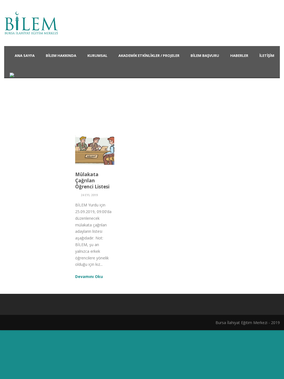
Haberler (239, 55)
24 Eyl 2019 (89, 195)
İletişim (266, 55)
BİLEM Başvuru (205, 55)
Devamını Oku (89, 276)
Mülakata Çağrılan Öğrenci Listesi (92, 180)
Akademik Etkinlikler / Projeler (148, 55)
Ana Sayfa (25, 55)
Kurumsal (97, 55)
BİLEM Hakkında (61, 55)
